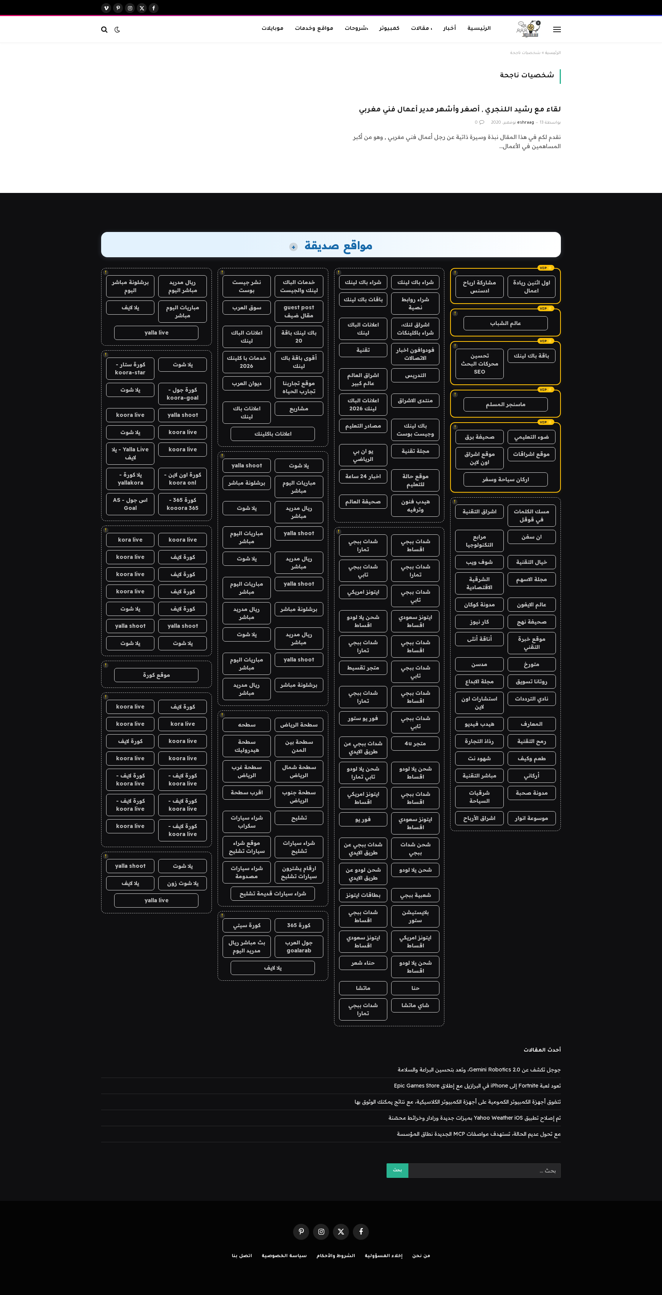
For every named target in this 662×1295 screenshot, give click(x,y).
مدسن (479, 664)
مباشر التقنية (479, 775)
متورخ (531, 664)
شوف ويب (479, 561)
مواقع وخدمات (314, 29)
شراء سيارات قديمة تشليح (272, 893)
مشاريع (298, 408)
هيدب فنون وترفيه (415, 505)
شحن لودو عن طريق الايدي (363, 873)
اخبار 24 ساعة (363, 476)
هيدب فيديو (479, 723)
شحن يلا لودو (415, 869)
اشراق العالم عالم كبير (363, 379)
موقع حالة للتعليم (415, 480)
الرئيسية (479, 29)
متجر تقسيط (363, 667)
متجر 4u (415, 743)
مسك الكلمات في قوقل (531, 515)
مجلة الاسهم (531, 579)
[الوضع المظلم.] (117, 29)
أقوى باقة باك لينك (299, 361)
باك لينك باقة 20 (298, 336)
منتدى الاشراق (415, 400)
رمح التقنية (531, 741)
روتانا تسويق (531, 681)
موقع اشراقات (531, 454)
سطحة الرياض (299, 724)
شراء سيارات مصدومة (247, 872)
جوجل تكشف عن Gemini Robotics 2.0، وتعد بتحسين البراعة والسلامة (479, 1069)
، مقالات (421, 29)
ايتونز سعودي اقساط (415, 621)
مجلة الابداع (479, 681)
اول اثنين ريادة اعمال (531, 286)
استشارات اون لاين (479, 702)
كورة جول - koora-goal (182, 393)
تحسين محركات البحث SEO (479, 363)
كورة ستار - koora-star (130, 368)
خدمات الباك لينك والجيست (299, 286)
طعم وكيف (532, 758)
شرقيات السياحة (479, 796)
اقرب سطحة (247, 792)
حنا (415, 988)
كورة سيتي (247, 925)
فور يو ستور (363, 718)
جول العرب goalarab (299, 946)
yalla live (156, 332)
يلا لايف (273, 967)
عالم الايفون (531, 604)
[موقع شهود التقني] (528, 29)
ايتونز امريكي (363, 591)
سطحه (247, 724)
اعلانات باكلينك (273, 433)
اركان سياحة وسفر (505, 479)
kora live (130, 539)
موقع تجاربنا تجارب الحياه (298, 387)
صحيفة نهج (532, 621)
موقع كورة (156, 674)
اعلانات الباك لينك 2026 (363, 404)
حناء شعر (363, 962)
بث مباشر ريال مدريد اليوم (246, 946)
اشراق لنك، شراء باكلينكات (415, 328)
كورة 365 (298, 925)
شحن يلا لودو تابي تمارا (363, 772)
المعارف (531, 723)
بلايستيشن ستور (415, 916)
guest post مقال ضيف (298, 311)
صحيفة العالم (363, 501)
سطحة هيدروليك (246, 745)
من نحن (421, 1256)
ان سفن (531, 536)
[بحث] (105, 29)
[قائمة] (557, 29)
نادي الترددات (531, 698)
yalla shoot (246, 465)
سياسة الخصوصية (284, 1256)
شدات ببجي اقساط (415, 545)
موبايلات (272, 29)
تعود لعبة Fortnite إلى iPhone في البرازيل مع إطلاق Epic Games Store (477, 1085)
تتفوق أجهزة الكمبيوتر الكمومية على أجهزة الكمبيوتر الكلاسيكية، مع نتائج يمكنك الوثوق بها (458, 1101)
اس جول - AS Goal (130, 503)
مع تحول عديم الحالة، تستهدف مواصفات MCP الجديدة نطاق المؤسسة (479, 1133)
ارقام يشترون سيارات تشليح (299, 872)
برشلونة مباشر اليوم (130, 286)
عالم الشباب (505, 323)
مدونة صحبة (532, 792)
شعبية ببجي (415, 895)
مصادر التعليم (363, 425)
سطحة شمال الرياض (299, 771)
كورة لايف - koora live (182, 779)
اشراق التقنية (479, 511)
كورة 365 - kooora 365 (182, 503)
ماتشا (363, 988)
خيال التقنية (531, 561)
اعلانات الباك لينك (363, 328)
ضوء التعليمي (531, 436)
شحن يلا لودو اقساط (363, 621)
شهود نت (479, 758)
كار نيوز (479, 621)
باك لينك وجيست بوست (415, 429)
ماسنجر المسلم (506, 404)
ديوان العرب (247, 383)
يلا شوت (299, 465)
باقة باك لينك (531, 355)
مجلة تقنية (415, 450)
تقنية (363, 349)
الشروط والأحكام (336, 1256)
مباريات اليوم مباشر (299, 486)
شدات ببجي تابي (363, 570)
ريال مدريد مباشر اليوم (182, 286)
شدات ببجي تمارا (363, 545)
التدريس (415, 375)
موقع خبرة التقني (532, 642)
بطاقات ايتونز (363, 895)
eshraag (525, 123)
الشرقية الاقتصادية (479, 583)
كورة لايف (182, 557)
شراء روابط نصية (415, 303)
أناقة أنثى (479, 638)
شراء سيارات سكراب (247, 821)
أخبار (450, 29)
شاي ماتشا (415, 1005)
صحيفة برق (480, 436)
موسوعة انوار (531, 818)
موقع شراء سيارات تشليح (247, 846)
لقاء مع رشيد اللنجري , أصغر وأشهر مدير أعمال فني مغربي (460, 110)
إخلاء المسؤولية (384, 1256)
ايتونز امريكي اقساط (363, 797)
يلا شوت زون (182, 883)
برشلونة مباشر (246, 482)
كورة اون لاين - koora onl (182, 478)
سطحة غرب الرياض (246, 771)
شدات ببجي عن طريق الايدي (363, 747)
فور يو (363, 819)
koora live (130, 415)
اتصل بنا (242, 1256)
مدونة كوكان (479, 604)
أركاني (531, 775)
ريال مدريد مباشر (299, 512)
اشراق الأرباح (479, 818)
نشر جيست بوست (246, 286)
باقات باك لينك (363, 299)
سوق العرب (246, 307)
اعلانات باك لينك (247, 412)
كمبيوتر (390, 29)
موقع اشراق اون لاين (479, 458)
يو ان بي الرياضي (363, 454)
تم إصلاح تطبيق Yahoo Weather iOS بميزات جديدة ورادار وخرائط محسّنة (474, 1117)
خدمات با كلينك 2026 (246, 361)
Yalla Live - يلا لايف (130, 453)
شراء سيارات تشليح (299, 846)
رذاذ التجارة (479, 741)
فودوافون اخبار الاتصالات (415, 353)
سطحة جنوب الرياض (299, 796)
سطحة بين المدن (299, 745)
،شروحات (356, 29)
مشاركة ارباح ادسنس (479, 286)
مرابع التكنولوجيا (479, 540)
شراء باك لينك (415, 282)
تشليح (299, 817)
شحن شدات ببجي (415, 848)
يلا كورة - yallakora (130, 478)
